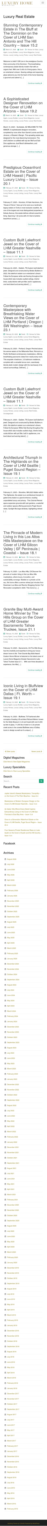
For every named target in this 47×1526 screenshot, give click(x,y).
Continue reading (34, 83)
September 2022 (13, 1100)
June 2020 (11, 1236)
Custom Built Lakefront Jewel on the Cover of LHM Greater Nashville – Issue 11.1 (22, 245)
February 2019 (12, 1320)
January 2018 (12, 1388)
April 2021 (10, 1189)
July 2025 (10, 927)
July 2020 (10, 1231)
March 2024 (11, 1011)
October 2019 (12, 1278)
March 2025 (11, 948)
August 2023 (11, 1047)
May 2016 (10, 1493)
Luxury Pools (23, 55)
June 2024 (11, 995)
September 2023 (13, 1042)
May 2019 (10, 1304)
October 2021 (12, 1158)
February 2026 (12, 890)
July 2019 (10, 1294)
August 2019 (11, 1289)
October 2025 (12, 911)
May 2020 (10, 1241)
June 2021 (11, 1178)
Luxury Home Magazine (26, 52)
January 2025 (12, 958)
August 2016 (11, 1477)
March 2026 (11, 885)
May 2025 (10, 937)
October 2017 (12, 1404)
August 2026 (11, 859)
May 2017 (10, 1430)
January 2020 (12, 1262)
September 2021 (13, 1163)
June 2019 (11, 1299)
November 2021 (13, 1152)
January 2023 (12, 1079)
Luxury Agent (7, 190)
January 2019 (12, 1325)
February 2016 (12, 1509)
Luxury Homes (8, 193)
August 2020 (11, 1226)
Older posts (10, 751)
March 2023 (11, 1068)
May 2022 (10, 1121)
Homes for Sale (33, 49)
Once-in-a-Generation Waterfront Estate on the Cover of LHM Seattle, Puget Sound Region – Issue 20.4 (23, 822)
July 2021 (10, 1173)
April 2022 (10, 1126)
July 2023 (10, 1053)
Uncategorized (8, 413)
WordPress (36, 1523)
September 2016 (13, 1472)
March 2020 (11, 1252)
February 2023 (12, 1074)
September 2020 (13, 1220)
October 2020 (12, 1215)
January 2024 (12, 1021)
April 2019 (10, 1309)
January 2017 (12, 1451)
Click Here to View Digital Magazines (16, 761)
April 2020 (10, 1247)
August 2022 (11, 1105)
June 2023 (11, 1058)
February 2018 (12, 1383)
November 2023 (13, 1032)
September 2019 (13, 1283)
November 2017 (13, 1399)
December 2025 (13, 901)
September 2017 (13, 1409)
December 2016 (13, 1456)
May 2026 (10, 875)
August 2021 (11, 1168)
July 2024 (10, 990)
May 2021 (10, 1184)
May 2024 (10, 1000)
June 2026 (11, 869)
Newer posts (36, 751)
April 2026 (10, 880)
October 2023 (12, 1037)
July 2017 (10, 1420)
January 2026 (12, 896)
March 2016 (11, 1503)
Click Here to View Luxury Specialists (16, 771)
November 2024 (13, 969)
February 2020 (12, 1257)
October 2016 (12, 1467)
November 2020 (13, 1210)
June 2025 (11, 932)
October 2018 (12, 1341)
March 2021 (11, 1194)
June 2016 (11, 1488)
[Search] (41, 781)
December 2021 (13, 1147)
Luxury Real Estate (35, 55)
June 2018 (11, 1362)
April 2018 (10, 1372)
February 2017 (12, 1446)
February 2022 (12, 1137)
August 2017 (11, 1414)
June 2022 (11, 1116)
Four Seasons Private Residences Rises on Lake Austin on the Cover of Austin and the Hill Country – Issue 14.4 (23, 833)
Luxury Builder (13, 52)
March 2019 (11, 1315)
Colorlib (22, 1523)
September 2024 (13, 979)
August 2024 (11, 985)
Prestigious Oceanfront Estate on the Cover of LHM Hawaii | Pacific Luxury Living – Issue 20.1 (22, 175)
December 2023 (13, 1027)
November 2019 (13, 1273)
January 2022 (12, 1142)
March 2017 (11, 1440)
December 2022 (13, 1084)
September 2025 (13, 916)
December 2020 (13, 1205)
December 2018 (13, 1330)
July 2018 (10, 1357)
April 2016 (10, 1498)
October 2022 (12, 1095)
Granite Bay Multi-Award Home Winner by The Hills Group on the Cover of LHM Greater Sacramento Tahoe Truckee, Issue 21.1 (23, 619)
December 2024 (13, 964)
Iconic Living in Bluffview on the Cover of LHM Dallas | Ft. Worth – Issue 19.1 (23, 691)
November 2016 (13, 1461)
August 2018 (11, 1351)
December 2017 (13, 1393)
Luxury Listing (13, 55)
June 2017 (11, 1425)
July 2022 (10, 1110)
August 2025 (11, 922)
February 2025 (12, 953)
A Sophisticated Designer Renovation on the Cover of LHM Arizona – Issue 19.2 (23, 104)
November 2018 (13, 1336)
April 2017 (10, 1435)
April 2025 (10, 943)
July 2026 (10, 864)
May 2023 (10, 1063)
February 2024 (12, 1016)
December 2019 (13, 1268)
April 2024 (10, 1006)
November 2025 (13, 906)
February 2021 (12, 1199)
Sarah (22, 49)
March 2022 (11, 1131)
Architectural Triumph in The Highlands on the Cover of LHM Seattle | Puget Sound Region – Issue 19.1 (22, 465)
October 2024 (12, 974)
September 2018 (13, 1346)
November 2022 (13, 1089)
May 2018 (10, 1367)
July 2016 (10, 1482)
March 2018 (11, 1378)
